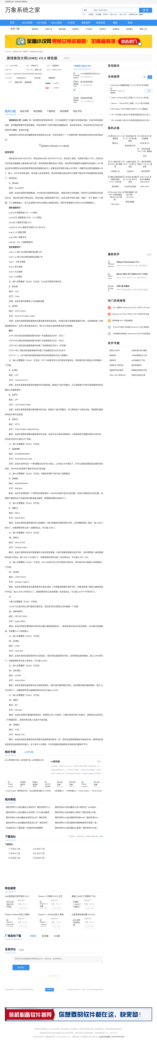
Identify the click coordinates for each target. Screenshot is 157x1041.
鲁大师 (105, 14)
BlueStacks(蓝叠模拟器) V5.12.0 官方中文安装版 (129, 85)
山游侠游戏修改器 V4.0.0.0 (83, 914)
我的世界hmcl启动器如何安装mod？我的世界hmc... (77, 817)
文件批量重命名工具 (139, 355)
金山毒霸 (98, 14)
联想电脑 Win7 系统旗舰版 (121, 321)
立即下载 (23, 908)
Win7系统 (41, 23)
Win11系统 (56, 23)
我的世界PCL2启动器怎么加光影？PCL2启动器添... (28, 812)
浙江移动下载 (39, 853)
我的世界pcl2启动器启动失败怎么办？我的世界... (27, 817)
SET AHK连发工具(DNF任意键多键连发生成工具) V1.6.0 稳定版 (130, 114)
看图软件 (112, 355)
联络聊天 (129, 29)
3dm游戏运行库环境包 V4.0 (17, 896)
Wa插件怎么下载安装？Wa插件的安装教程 (24, 828)
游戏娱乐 (116, 29)
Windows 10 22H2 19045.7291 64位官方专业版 (129, 314)
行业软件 (89, 29)
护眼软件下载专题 (116, 365)
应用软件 (75, 29)
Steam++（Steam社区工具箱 (51, 914)
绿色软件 (85, 23)
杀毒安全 (102, 29)
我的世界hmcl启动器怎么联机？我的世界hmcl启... (76, 828)
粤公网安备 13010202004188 (112, 1037)
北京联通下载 (14, 858)
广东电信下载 (14, 849)
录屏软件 (112, 360)
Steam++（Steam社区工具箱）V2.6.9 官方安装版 (129, 103)
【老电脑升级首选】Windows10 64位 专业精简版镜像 (130, 334)
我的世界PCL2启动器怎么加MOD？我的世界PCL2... (28, 807)
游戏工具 (38, 70)
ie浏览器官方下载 (138, 360)
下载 (148, 91)
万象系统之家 (9, 2)
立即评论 (49, 990)
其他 (130, 23)
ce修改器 (55, 761)
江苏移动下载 (14, 853)
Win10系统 (27, 23)
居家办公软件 (114, 350)
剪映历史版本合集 (138, 375)
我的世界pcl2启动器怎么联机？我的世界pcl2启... (76, 812)
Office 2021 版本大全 (117, 375)
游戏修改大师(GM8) (36, 52)
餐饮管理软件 (136, 365)
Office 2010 (113, 14)
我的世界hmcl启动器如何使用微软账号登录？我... (76, 823)
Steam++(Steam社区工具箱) (17, 914)
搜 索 (145, 10)
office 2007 (123, 14)
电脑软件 (26, 52)
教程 (115, 23)
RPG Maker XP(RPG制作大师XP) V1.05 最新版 (128, 109)
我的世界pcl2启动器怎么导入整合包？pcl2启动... (76, 807)
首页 (12, 23)
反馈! (101, 836)
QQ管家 (90, 14)
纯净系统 (100, 23)
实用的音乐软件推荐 (139, 350)
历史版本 (66, 58)
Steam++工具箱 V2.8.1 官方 (50, 896)
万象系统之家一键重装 (136, 14)
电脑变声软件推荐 (116, 370)
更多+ (99, 761)
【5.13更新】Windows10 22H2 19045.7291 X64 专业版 (130, 308)
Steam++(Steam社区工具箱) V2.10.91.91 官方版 (129, 97)
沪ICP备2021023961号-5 (89, 1037)
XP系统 (71, 23)
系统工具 (48, 29)
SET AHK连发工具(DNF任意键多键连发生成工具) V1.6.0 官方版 (130, 120)
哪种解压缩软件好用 (139, 370)
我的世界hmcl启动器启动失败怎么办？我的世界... (27, 823)
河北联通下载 (39, 858)
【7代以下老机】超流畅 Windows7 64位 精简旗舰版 (130, 327)
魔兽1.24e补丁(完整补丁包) (83, 896)
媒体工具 (143, 29)
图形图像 (62, 29)
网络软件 (35, 29)
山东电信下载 (39, 849)
